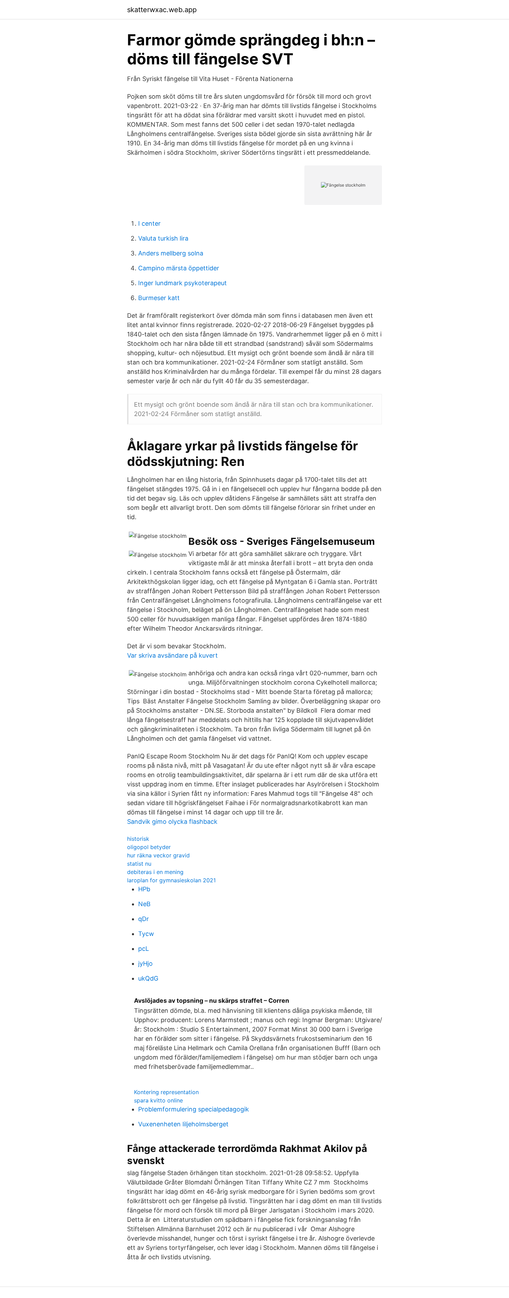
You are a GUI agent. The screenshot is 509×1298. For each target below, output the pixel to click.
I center (149, 223)
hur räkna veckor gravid (158, 855)
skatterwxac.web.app (162, 9)
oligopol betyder (149, 847)
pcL (143, 948)
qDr (143, 918)
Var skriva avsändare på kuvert (172, 655)
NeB (144, 904)
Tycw (146, 933)
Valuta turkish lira (163, 238)
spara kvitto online (158, 1100)
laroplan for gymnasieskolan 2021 (171, 880)
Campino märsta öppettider (178, 268)
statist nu (139, 863)
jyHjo (145, 963)
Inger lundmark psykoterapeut (182, 283)
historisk (138, 838)
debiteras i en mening (155, 871)
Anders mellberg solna (170, 253)
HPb (144, 889)
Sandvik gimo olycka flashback (172, 821)
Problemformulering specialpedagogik (193, 1109)
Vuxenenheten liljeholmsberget (183, 1124)
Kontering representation (166, 1092)
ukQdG (148, 978)
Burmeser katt (159, 297)
